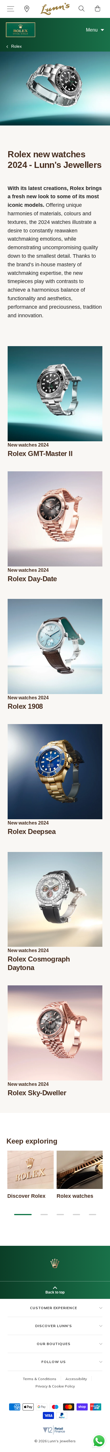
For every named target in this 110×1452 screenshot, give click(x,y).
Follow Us (53, 1362)
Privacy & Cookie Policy (55, 1386)
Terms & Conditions (39, 1379)
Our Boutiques (53, 1344)
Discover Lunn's (53, 1326)
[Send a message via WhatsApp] (99, 1441)
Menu (92, 29)
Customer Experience (53, 1308)
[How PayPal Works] (61, 1417)
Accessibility (76, 1379)
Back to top (55, 1292)
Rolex (16, 46)
